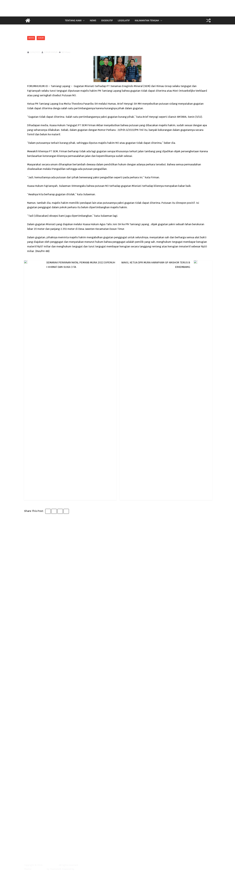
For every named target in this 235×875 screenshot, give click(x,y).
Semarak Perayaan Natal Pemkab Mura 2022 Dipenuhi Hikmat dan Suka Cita (80, 265)
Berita (31, 38)
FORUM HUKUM (51, 52)
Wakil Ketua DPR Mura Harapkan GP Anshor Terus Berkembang (155, 265)
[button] (83, 20)
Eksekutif (107, 20)
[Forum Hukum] (27, 20)
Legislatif (124, 20)
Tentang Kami (73, 20)
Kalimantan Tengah (147, 20)
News (93, 20)
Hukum (41, 38)
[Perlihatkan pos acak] (208, 20)
